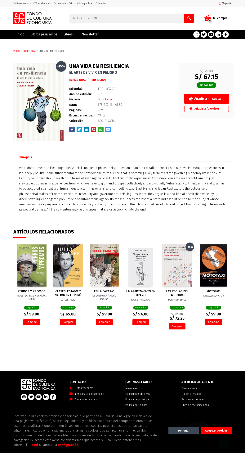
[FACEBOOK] (225, 34)
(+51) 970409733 (83, 388)
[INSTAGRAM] (196, 34)
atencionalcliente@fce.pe (89, 394)
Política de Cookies (136, 405)
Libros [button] (68, 34)
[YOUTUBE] (211, 34)
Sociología (29, 51)
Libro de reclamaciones (195, 405)
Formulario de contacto (87, 399)
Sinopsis (25, 157)
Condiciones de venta (137, 394)
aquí (34, 445)
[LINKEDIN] (218, 34)
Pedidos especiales (193, 399)
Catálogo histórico (64, 3)
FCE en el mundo (42, 3)
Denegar (184, 430)
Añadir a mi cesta (207, 99)
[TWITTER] (204, 34)
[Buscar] (189, 18)
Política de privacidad (137, 399)
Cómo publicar (85, 3)
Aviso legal (131, 388)
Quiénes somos (22, 3)
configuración (68, 445)
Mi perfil (227, 3)
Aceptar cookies (216, 430)
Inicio (16, 51)
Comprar (31, 322)
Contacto (101, 3)
